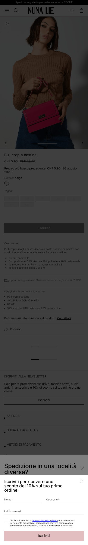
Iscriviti (44, 535)
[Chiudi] (81, 481)
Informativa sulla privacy (45, 520)
